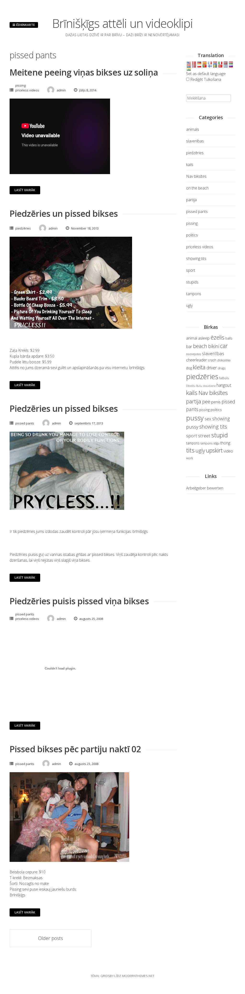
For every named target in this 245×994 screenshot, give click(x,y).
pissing (20, 85)
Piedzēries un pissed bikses (64, 213)
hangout (224, 385)
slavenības (195, 141)
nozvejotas (193, 354)
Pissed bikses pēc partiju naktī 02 (75, 749)
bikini (213, 346)
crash (212, 360)
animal (191, 338)
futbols (224, 378)
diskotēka (223, 360)
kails (189, 164)
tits (190, 450)
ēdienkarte (25, 25)
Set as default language (206, 73)
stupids (192, 282)
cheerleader (196, 360)
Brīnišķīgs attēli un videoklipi (122, 23)
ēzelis (217, 337)
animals (192, 129)
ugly (189, 305)
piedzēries (23, 228)
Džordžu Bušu (194, 386)
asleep (204, 338)
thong (225, 443)
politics (192, 235)
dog (189, 368)
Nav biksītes (196, 176)
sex (208, 419)
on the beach (197, 188)
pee (206, 401)
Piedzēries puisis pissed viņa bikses (79, 601)
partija (191, 199)
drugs (221, 368)
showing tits (196, 258)
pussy (195, 417)
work (189, 458)
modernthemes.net (138, 976)
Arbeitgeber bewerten (204, 488)
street (204, 436)
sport (190, 270)
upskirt (214, 450)
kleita (199, 367)
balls (228, 338)
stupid (219, 435)
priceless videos (27, 90)
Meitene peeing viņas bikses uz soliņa (84, 72)
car (224, 346)
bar (189, 346)
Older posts (50, 938)
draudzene (209, 386)
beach (200, 345)
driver (211, 368)
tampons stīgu (209, 443)
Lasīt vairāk (25, 190)
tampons (193, 293)
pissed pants (24, 423)
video (228, 451)
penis (216, 402)
